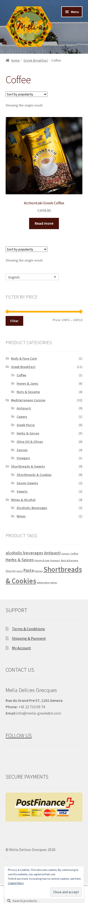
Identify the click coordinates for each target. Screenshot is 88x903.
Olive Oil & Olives (30, 441)
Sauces (22, 450)
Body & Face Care (24, 358)
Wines (21, 516)
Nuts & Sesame (28, 392)
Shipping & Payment (29, 638)
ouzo (19, 571)
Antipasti (24, 408)
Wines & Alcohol (23, 499)
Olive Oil (11, 571)
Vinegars (23, 458)
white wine (43, 582)
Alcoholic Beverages (32, 508)
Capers (22, 416)
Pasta (28, 570)
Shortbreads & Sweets (28, 466)
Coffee (21, 375)
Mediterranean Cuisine (28, 400)
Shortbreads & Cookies (34, 474)
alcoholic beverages (24, 553)
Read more (44, 223)
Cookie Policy (16, 883)
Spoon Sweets (27, 483)
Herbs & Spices (28, 433)
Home (15, 60)
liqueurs (55, 560)
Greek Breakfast (35, 60)
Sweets (22, 491)
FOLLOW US (19, 735)
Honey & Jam (42, 560)
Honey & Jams (27, 383)
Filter (14, 321)
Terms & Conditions (28, 628)
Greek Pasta (26, 425)
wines (53, 582)
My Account (21, 647)
